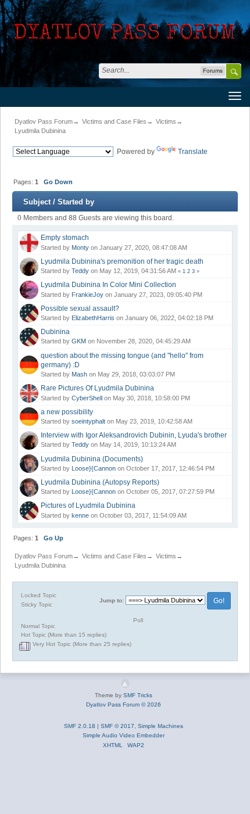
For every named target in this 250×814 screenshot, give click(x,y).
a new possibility (67, 412)
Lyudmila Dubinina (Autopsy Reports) (100, 482)
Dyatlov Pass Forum (44, 121)
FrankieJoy (87, 294)
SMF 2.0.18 (79, 726)
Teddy (80, 270)
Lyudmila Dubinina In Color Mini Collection (108, 285)
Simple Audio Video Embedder (124, 735)
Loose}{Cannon (94, 468)
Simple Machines (160, 726)
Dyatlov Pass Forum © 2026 (123, 704)
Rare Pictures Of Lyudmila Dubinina (97, 388)
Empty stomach (65, 238)
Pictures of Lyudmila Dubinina (88, 505)
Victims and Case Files (114, 121)
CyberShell (87, 398)
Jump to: (111, 600)
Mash (79, 374)
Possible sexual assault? (80, 308)
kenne (80, 515)
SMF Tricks (137, 695)
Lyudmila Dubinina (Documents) (92, 459)
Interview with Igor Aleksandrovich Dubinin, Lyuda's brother (134, 435)
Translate (193, 152)
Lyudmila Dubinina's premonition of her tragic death (122, 261)
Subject (37, 202)
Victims (166, 121)
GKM (79, 341)
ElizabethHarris (93, 317)
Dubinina (55, 332)
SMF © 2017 (117, 726)
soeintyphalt (88, 421)
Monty (80, 247)
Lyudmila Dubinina (40, 130)
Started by (76, 202)
